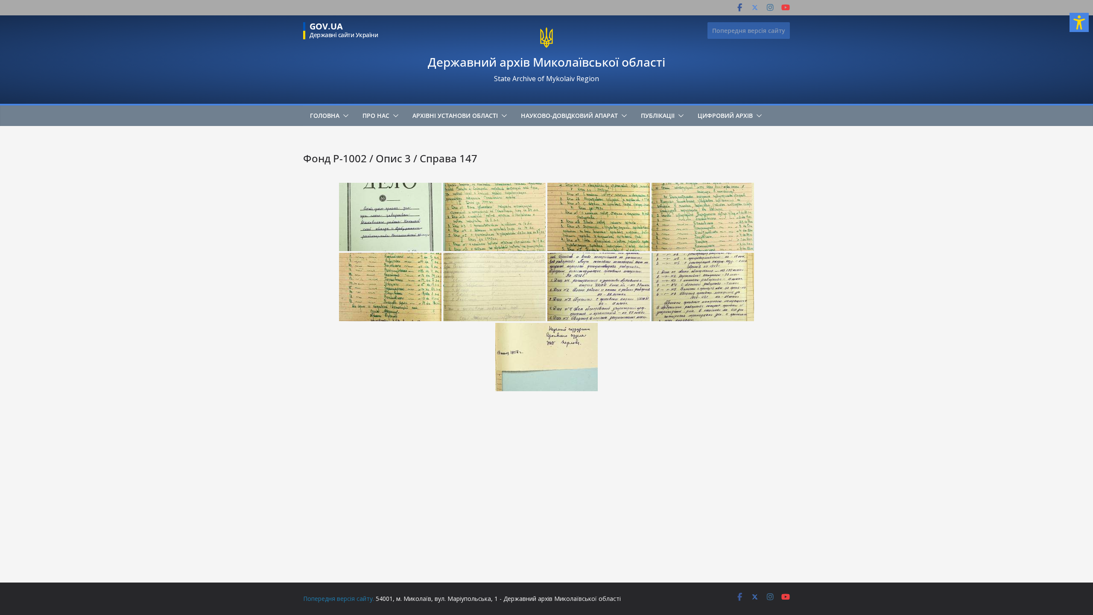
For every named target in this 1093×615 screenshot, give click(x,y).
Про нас (375, 115)
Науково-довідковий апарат (569, 115)
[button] (344, 116)
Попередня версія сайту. (338, 598)
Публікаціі (658, 115)
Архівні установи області (455, 115)
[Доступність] (1079, 22)
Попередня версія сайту (748, 30)
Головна (324, 115)
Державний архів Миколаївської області (546, 62)
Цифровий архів (725, 115)
